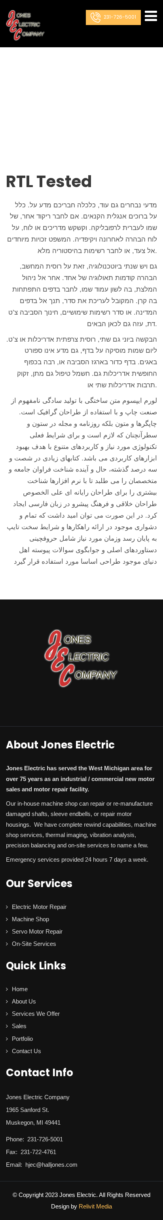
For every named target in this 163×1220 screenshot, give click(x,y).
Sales (19, 1026)
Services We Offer (36, 1013)
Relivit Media (95, 1206)
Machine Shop (30, 919)
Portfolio (22, 1038)
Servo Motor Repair (37, 931)
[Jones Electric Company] (25, 25)
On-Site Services (34, 943)
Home (20, 989)
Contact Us (26, 1051)
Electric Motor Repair (39, 906)
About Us (24, 1001)
